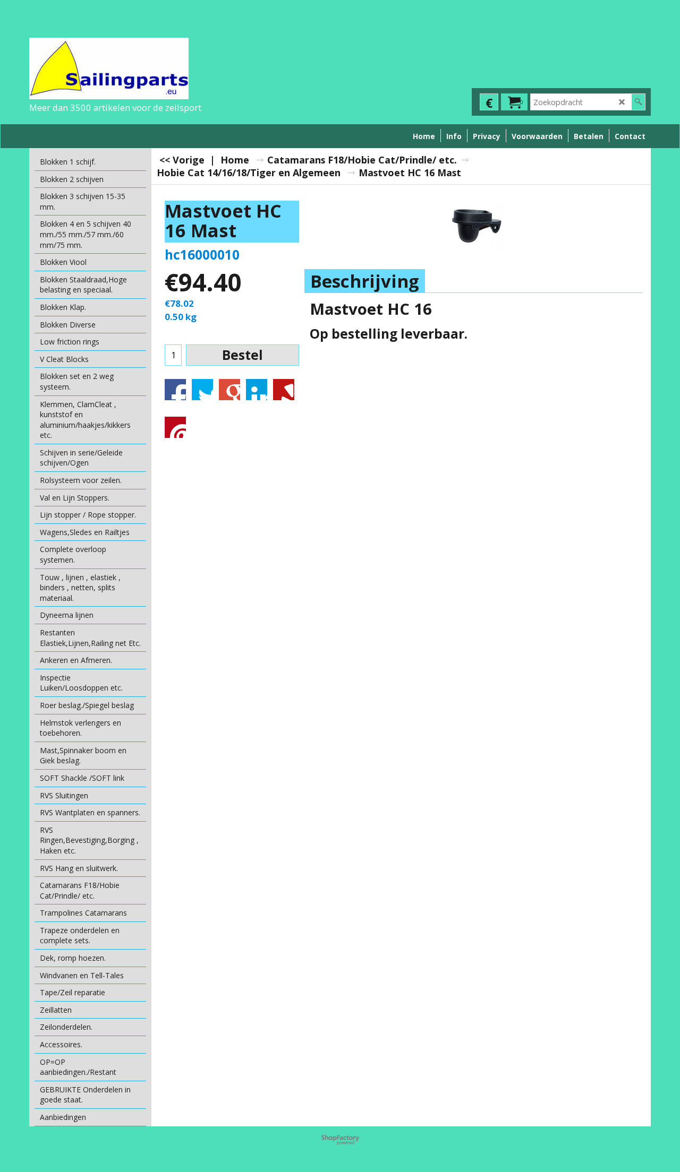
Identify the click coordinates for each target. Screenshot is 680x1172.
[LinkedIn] (256, 389)
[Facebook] (175, 389)
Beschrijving (364, 281)
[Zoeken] (638, 102)
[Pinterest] (175, 427)
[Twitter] (202, 389)
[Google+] (229, 389)
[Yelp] (283, 389)
